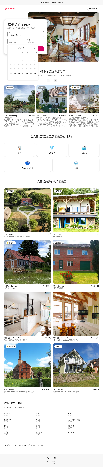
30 (35, 73)
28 (27, 73)
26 (19, 73)
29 (31, 73)
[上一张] (48, 80)
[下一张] (55, 80)
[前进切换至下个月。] (34, 48)
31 (11, 77)
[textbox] (16, 42)
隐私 (49, 463)
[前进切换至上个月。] (11, 48)
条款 (54, 463)
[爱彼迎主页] (9, 8)
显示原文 (60, 3)
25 (15, 73)
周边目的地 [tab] (7, 407)
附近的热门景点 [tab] (20, 407)
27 (23, 73)
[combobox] (25, 35)
